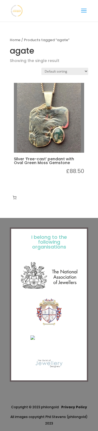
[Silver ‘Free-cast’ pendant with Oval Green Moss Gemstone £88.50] (49, 118)
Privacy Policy (74, 407)
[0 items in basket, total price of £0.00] (14, 197)
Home (15, 40)
